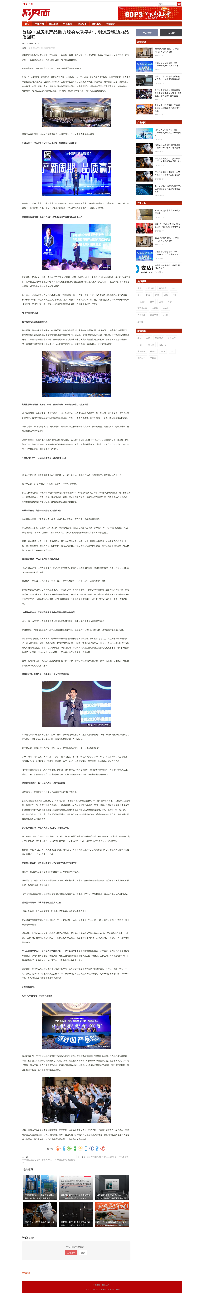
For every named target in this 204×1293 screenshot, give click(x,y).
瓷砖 (157, 294)
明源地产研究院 (48, 48)
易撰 (148, 338)
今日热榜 (172, 338)
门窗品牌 (141, 301)
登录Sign (170, 32)
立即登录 (71, 1252)
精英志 (92, 1289)
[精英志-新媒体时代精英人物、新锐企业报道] (41, 14)
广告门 (140, 344)
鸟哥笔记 (159, 338)
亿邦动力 (141, 358)
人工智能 (141, 315)
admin (25, 43)
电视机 (155, 308)
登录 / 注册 (28, 4)
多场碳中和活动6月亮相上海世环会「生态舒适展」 (108, 1156)
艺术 (175, 294)
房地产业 (37, 48)
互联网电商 (142, 308)
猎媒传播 (141, 351)
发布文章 (147, 32)
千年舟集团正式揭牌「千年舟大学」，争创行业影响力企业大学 (48, 1161)
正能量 (140, 321)
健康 (152, 301)
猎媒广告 (163, 344)
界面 (172, 351)
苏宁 (170, 301)
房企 (30, 48)
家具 (139, 288)
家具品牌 (154, 315)
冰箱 (166, 294)
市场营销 (150, 288)
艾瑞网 (153, 358)
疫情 (161, 301)
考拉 (139, 338)
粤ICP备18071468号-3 (111, 1289)
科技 (174, 288)
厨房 (139, 294)
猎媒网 (153, 351)
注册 (83, 1252)
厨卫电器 (163, 288)
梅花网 (151, 344)
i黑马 (163, 351)
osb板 (165, 315)
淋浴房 (166, 308)
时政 (148, 294)
